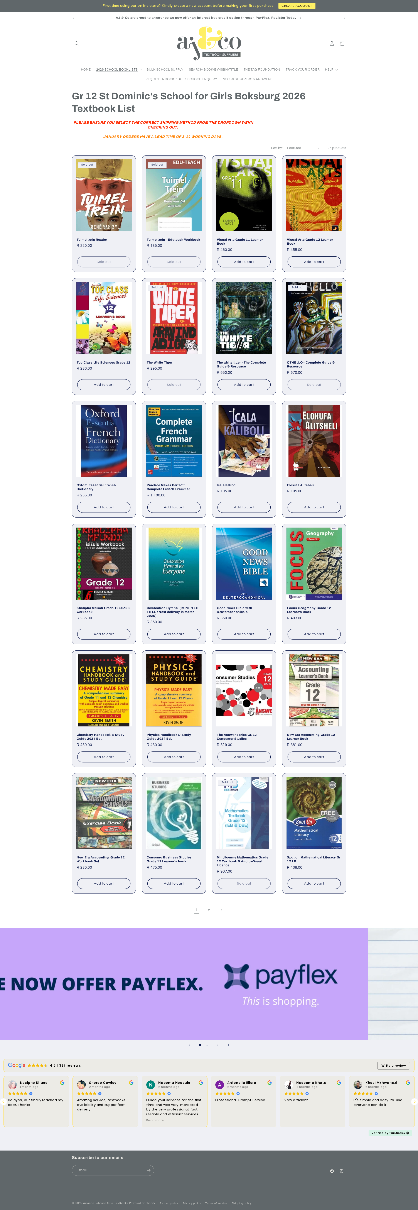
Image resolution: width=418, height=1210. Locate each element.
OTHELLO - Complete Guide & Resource (311, 364)
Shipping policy (242, 1203)
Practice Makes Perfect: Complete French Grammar (168, 487)
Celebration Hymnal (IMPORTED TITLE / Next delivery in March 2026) (173, 612)
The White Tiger (159, 362)
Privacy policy (192, 1203)
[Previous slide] (189, 1045)
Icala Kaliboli (227, 485)
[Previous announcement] (73, 18)
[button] (77, 44)
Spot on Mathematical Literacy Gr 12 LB (313, 859)
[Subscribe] (149, 1170)
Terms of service (216, 1203)
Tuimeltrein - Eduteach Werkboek (173, 239)
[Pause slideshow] (229, 1045)
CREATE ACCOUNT (296, 6)
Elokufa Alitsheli (300, 485)
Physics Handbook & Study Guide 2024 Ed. (169, 736)
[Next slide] (218, 1045)
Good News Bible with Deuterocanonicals (234, 609)
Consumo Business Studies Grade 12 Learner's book (169, 859)
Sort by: (277, 148)
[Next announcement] (345, 18)
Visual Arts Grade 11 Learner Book (240, 241)
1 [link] (197, 910)
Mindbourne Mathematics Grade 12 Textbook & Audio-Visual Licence (242, 861)
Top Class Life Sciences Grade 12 (103, 362)
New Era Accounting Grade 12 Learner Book (311, 736)
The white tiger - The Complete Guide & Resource (241, 364)
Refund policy (169, 1203)
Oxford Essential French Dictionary (96, 487)
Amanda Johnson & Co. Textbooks (105, 1203)
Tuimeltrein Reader (92, 239)
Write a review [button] (393, 1065)
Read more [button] (155, 1120)
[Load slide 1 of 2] (200, 1044)
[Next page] (221, 910)
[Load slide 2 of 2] (207, 1044)
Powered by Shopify (142, 1203)
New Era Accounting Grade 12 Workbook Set (101, 859)
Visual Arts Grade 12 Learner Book (310, 241)
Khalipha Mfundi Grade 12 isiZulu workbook (104, 609)
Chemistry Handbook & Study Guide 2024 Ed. (101, 736)
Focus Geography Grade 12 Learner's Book (309, 609)
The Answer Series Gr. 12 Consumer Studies (237, 736)
